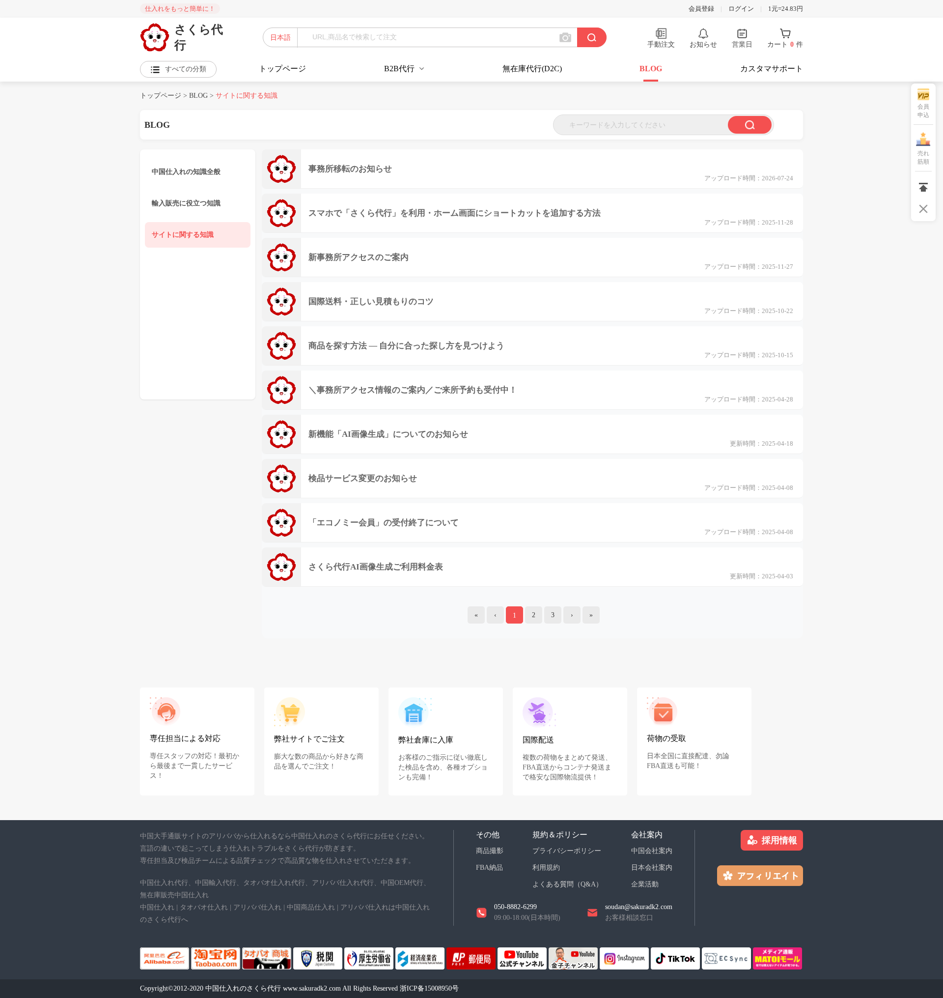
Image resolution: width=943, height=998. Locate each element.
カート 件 (785, 44)
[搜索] (750, 125)
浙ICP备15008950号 (429, 988)
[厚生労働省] (369, 957)
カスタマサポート (771, 68)
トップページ (282, 68)
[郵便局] (472, 957)
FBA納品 (489, 867)
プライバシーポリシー (566, 851)
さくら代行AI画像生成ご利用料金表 (375, 566)
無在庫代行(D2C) (532, 68)
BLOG (650, 68)
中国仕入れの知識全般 (186, 171)
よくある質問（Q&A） (567, 884)
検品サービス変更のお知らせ (362, 478)
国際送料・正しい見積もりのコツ (371, 301)
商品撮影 (489, 851)
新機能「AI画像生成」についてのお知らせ (388, 434)
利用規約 (546, 867)
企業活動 (645, 884)
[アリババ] (165, 957)
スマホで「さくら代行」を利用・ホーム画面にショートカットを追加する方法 (454, 213)
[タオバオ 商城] (267, 957)
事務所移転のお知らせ (350, 168)
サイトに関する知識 (183, 234)
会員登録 (701, 8)
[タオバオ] (216, 957)
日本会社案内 (651, 867)
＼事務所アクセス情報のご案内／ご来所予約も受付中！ (412, 390)
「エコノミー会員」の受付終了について (383, 522)
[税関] (318, 957)
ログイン (741, 8)
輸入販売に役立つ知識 (186, 203)
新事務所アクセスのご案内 (358, 257)
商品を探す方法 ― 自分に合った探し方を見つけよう (406, 345)
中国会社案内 (651, 851)
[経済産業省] (420, 957)
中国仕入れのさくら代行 (244, 988)
